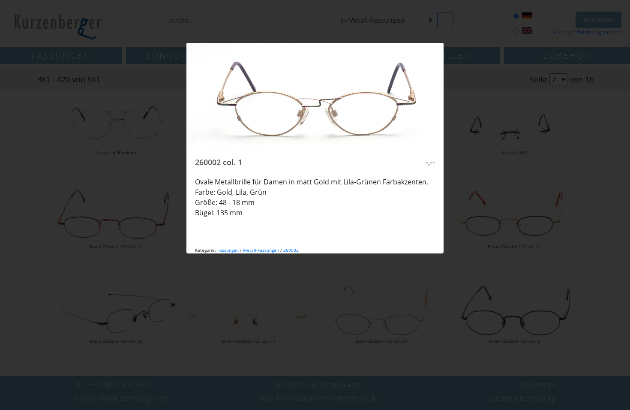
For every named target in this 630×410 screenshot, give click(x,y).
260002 (291, 250)
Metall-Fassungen (261, 250)
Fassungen (228, 250)
